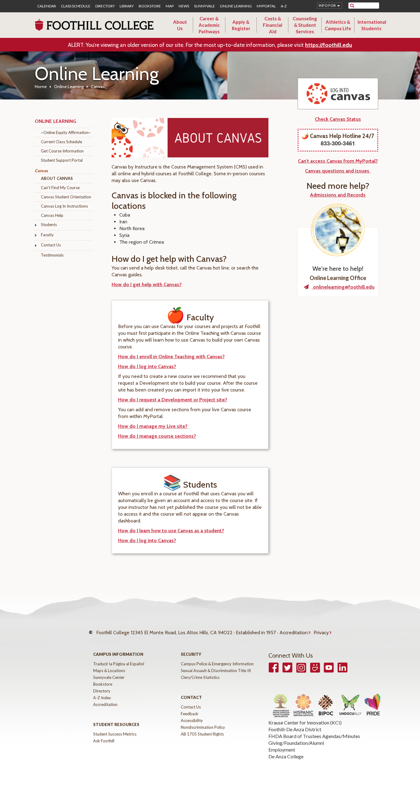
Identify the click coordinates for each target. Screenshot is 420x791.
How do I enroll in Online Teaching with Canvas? (171, 356)
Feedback (189, 713)
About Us (180, 25)
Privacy (321, 632)
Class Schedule (75, 6)
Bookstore (150, 6)
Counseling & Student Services (305, 25)
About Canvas (57, 178)
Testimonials (52, 255)
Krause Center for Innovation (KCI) (305, 722)
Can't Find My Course (60, 187)
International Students (372, 25)
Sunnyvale (204, 6)
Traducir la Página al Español (118, 663)
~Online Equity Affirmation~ (66, 132)
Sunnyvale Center (109, 677)
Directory (105, 6)
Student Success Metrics (115, 734)
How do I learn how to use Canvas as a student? (171, 530)
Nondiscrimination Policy (203, 727)
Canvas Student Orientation (66, 196)
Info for (327, 5)
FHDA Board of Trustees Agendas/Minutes (314, 736)
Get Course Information (62, 150)
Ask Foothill (103, 740)
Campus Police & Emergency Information (217, 663)
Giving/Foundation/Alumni (296, 743)
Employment (281, 749)
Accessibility (192, 720)
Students (49, 224)
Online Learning (236, 6)
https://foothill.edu (328, 45)
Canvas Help (52, 215)
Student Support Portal (62, 160)
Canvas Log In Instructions (64, 206)
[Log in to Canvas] (338, 93)
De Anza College (285, 756)
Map (170, 6)
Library (127, 6)
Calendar (46, 6)
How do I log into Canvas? (147, 366)
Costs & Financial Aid (272, 25)
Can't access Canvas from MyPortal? (338, 161)
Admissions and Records (338, 195)
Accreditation (293, 632)
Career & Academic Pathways (209, 25)
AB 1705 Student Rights (202, 734)
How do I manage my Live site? (153, 426)
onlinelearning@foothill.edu (343, 287)
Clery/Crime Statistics (200, 677)
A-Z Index (102, 697)
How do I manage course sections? (157, 436)
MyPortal (266, 6)
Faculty (47, 234)
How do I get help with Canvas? (147, 284)
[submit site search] (352, 5)
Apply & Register (241, 25)
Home (41, 86)
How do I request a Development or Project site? (172, 400)
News (184, 6)
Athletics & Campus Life (338, 25)
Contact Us (51, 244)
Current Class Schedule (61, 141)
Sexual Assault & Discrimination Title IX (216, 670)
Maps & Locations (109, 670)
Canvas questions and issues (337, 171)
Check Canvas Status (338, 119)
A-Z (284, 6)
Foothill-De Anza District (294, 729)
